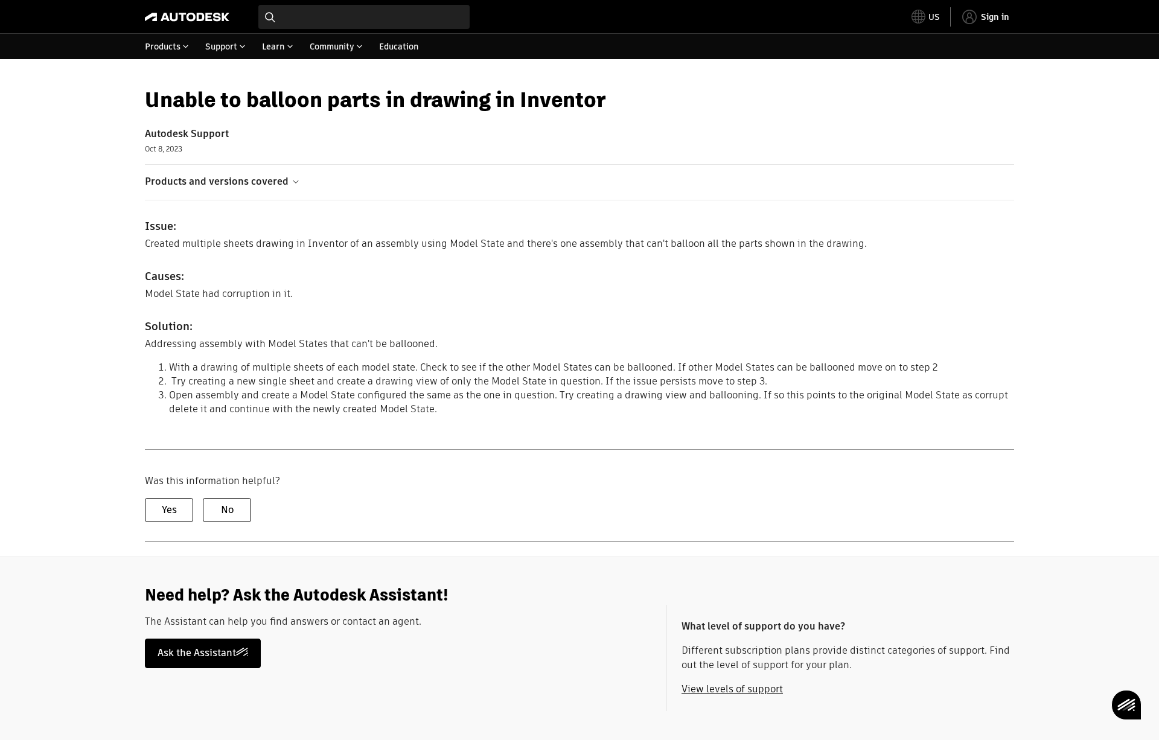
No (227, 510)
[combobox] (364, 17)
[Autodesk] (187, 16)
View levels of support (732, 689)
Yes (169, 510)
